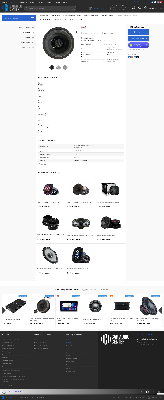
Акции (32, 2)
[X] (137, 57)
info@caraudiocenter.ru (150, 339)
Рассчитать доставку (137, 49)
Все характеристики (110, 44)
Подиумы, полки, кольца (9, 367)
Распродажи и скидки (40, 345)
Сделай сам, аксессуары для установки (13, 376)
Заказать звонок (98, 8)
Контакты (69, 368)
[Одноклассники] (132, 57)
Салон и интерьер (7, 385)
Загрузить (109, 59)
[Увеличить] (58, 43)
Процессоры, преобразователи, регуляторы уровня (14, 353)
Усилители (5, 357)
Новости (68, 365)
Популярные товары (40, 342)
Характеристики (25, 42)
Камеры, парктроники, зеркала (11, 370)
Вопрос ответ (70, 361)
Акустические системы (8, 345)
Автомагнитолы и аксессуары (10, 339)
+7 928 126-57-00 (145, 335)
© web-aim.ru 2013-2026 (13, 392)
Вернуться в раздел (24, 27)
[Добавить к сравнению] (76, 32)
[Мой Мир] (135, 57)
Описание (27, 37)
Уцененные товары (39, 352)
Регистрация (142, 2)
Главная (4, 2)
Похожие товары (25, 47)
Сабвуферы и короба (8, 348)
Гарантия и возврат (61, 2)
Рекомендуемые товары (41, 348)
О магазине (23, 2)
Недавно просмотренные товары (95, 290)
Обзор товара (26, 32)
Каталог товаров (11, 18)
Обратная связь (70, 371)
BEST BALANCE (111, 52)
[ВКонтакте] (129, 57)
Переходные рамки (7, 342)
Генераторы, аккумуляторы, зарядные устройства (13, 380)
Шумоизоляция (6, 373)
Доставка (41, 2)
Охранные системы (7, 360)
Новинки (36, 339)
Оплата (49, 2)
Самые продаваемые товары (67, 290)
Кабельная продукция (8, 363)
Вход (135, 2)
